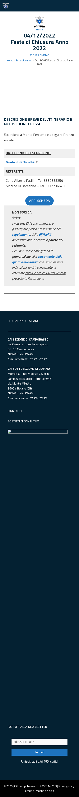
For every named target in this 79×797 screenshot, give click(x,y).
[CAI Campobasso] (6, 5)
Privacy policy (66, 786)
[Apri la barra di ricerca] (61, 5)
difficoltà (45, 234)
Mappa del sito (45, 791)
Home (39, 29)
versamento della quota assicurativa (37, 259)
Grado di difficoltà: (21, 162)
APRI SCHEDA (39, 200)
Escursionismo (39, 55)
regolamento (21, 234)
